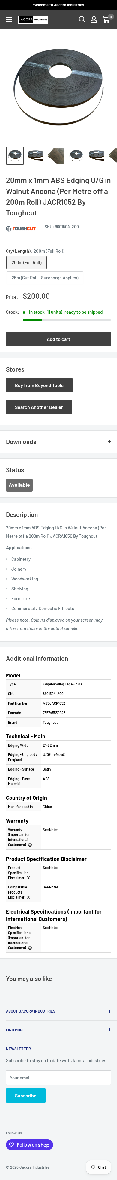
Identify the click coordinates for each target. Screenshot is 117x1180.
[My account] (94, 19)
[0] (106, 19)
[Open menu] (9, 19)
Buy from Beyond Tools (39, 385)
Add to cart (58, 339)
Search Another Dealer (39, 407)
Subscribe (26, 1095)
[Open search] (82, 19)
